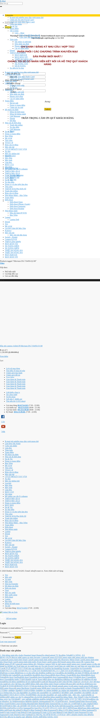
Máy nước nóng (11, 595)
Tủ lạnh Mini (67, 712)
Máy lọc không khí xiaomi (35, 693)
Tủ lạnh (8, 579)
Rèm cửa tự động (11, 145)
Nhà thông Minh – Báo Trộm (16, 195)
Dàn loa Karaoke (11, 584)
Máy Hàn (8, 158)
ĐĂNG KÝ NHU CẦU (13, 90)
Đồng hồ (61, 679)
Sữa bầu (32, 701)
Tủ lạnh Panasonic (79, 712)
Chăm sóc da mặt (16, 107)
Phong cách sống (21, 46)
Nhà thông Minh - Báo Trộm (71, 697)
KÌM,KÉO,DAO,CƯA (24, 686)
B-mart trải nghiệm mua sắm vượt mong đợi (26, 17)
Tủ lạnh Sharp (12, 715)
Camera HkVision (58, 662)
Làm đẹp (8, 83)
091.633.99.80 (23, 410)
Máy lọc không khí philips (85, 690)
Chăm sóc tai (74, 666)
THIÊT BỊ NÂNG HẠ (24, 59)
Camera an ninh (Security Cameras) (34, 657)
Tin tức (7, 606)
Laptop (7, 217)
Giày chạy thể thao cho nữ (30, 35)
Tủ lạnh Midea (55, 712)
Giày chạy (81, 682)
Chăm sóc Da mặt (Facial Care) (22, 20)
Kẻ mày (77, 684)
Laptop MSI (40, 688)
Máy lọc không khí (12, 154)
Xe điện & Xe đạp (17, 68)
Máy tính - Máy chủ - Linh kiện (76, 695)
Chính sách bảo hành (14, 373)
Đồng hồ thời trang (17, 85)
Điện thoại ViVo (71, 677)
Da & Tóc (14, 26)
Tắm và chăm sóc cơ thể (66, 704)
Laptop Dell (14, 220)
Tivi (6, 224)
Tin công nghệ (11, 395)
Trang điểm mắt (88, 708)
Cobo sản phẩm (16, 24)
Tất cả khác (14, 31)
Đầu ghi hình (66, 673)
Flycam (41, 682)
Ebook (12, 50)
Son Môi (25, 701)
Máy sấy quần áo (57, 695)
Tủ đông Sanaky (72, 710)
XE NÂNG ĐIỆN (22, 61)
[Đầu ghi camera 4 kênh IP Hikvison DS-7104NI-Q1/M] (30, 342)
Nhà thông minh (11, 211)
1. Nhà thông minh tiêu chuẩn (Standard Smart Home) (21, 655)
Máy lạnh (8, 160)
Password (4, 633)
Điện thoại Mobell (79, 675)
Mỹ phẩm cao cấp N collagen (16, 169)
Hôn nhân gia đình (22, 44)
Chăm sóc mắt (63, 666)
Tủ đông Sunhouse (86, 710)
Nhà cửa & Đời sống (13, 123)
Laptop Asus (77, 686)
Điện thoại (9, 200)
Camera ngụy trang (77, 664)
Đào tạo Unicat (54, 673)
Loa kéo (8, 156)
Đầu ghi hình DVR (78, 673)
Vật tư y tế (9, 143)
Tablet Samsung (50, 704)
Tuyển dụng (10, 397)
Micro (4, 697)
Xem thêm (4, 356)
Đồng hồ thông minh (18, 114)
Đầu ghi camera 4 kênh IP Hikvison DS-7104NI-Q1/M (21, 346)
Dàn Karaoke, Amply (67, 668)
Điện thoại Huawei (44, 675)
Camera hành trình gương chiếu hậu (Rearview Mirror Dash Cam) (58, 660)
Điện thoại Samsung (17, 206)
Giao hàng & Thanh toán (15, 379)
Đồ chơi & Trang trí (36, 679)
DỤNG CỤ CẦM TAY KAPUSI (63, 671)
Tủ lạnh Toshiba (25, 715)
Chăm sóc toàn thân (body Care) (22, 22)
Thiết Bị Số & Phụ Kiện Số (15, 189)
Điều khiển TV (16, 679)
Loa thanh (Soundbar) (72, 688)
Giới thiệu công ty (13, 392)
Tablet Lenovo (15, 704)
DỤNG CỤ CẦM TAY (12, 671)
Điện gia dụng (10, 588)
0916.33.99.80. (19, 412)
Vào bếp (13, 180)
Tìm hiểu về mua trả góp (15, 371)
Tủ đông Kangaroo (48, 710)
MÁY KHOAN (21, 55)
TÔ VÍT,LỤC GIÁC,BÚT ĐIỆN (59, 708)
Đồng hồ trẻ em (27, 682)
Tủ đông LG (61, 710)
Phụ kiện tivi (55, 699)
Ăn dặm (45, 655)
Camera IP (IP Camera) (12, 664)
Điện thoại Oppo (16, 202)
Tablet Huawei (85, 701)
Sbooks (18, 701)
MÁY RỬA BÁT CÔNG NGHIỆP (19, 695)
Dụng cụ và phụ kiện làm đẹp (16, 184)
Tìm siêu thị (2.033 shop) (15, 401)
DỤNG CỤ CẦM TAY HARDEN (35, 671)
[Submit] (1, 6)
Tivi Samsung (25, 708)
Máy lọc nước (10, 593)
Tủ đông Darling (34, 710)
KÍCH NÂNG (20, 66)
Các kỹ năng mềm (22, 48)
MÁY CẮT (9, 165)
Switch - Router (68, 701)
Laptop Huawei (9, 688)
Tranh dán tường (16, 125)
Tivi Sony (34, 708)
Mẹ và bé (8, 138)
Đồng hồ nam (71, 679)
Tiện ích (6, 708)
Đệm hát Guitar (11, 675)
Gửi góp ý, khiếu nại (14, 399)
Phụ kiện (8, 601)
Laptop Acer (67, 686)
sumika (46, 701)
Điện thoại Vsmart (85, 677)
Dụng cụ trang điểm (17, 105)
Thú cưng (8, 140)
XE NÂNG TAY (21, 64)
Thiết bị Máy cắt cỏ (12, 171)
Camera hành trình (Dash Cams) (20, 660)
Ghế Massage (15, 116)
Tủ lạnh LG (45, 712)
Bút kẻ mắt (14, 103)
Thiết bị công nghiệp (18, 53)
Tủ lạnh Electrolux (33, 712)
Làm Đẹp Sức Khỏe (12, 74)
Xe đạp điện (14, 127)
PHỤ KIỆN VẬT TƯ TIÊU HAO (73, 699)
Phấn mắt (31, 699)
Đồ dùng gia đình (11, 110)
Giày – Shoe (19, 33)
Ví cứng (72, 715)
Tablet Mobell (38, 704)
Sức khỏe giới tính (17, 92)
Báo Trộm (9, 136)
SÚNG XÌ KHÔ (55, 701)
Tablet (77, 701)
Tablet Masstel (27, 704)
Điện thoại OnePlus (12, 677)
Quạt (7, 590)
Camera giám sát (67, 657)
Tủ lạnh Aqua (9, 712)
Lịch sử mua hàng (13, 368)
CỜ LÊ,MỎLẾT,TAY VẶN (16, 149)
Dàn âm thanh (53, 668)
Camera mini (65, 664)
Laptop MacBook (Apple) (25, 688)
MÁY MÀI (9, 178)
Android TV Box (55, 655)
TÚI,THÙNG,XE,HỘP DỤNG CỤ (46, 715)
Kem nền (83, 684)
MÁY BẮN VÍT (21, 57)
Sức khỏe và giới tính (23, 42)
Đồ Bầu (13, 121)
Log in (18, 637)
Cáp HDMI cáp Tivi (11, 666)
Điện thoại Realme (17, 209)
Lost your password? (8, 642)
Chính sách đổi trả (13, 375)
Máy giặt (8, 577)
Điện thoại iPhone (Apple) (20, 204)
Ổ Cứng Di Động (89, 697)
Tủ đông (24, 710)
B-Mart (3, 1)
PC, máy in (23, 699)
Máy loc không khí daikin (65, 690)
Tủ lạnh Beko (20, 712)
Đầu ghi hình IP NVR (18, 213)
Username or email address (11, 628)
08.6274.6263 (23, 405)
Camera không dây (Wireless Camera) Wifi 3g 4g (41, 664)
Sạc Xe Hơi (10, 701)
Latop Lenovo (51, 688)
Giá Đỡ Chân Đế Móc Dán (15, 228)
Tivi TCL (42, 708)
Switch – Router (11, 237)
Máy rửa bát (9, 147)
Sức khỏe (8, 167)
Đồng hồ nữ (81, 679)
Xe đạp (7, 151)
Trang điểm (14, 28)
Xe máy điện (24, 717)
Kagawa (8, 231)
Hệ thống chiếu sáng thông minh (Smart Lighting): (47, 684)
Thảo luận (14, 39)
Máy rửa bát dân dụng (18, 235)
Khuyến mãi (14, 177)
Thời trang (66, 706)
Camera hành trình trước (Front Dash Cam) (34, 662)
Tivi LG (16, 708)
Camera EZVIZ (11, 239)
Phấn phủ (38, 699)
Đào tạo (45, 673)
